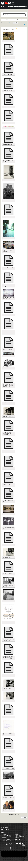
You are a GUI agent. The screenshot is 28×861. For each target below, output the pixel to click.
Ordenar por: (18, 24)
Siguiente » (24, 817)
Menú (1, 6)
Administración (24, 857)
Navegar (10, 6)
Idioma (3, 6)
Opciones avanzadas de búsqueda (14, 19)
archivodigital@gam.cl (10, 854)
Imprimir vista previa (6, 22)
